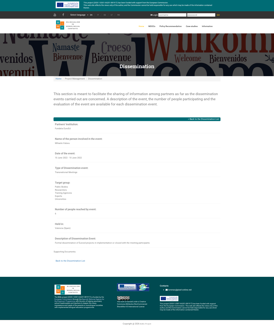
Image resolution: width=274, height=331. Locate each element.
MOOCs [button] (151, 26)
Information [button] (207, 26)
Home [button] (141, 26)
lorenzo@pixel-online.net (180, 290)
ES (105, 15)
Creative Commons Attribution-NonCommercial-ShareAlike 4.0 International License (132, 304)
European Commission (63, 299)
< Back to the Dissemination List (203, 119)
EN (91, 15)
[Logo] (68, 24)
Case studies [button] (192, 26)
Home (59, 78)
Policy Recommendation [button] (171, 26)
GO (218, 15)
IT (98, 15)
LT (112, 15)
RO (118, 15)
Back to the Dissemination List (70, 261)
